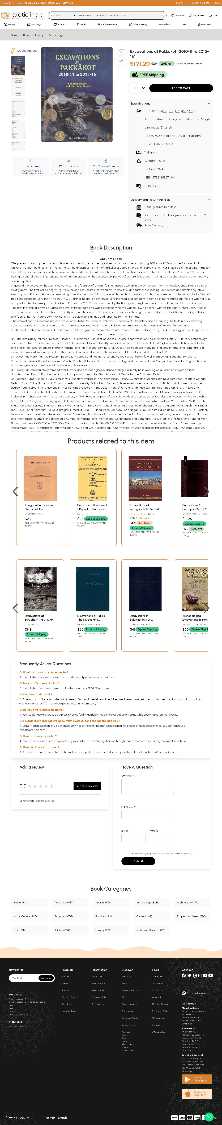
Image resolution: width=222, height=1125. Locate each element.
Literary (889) (103, 930)
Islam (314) (20, 930)
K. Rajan (201, 624)
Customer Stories (130, 1018)
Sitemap (156, 1025)
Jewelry (65, 990)
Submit (138, 861)
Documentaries (129, 1004)
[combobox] (118, 15)
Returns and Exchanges (161, 215)
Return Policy (98, 983)
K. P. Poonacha (141, 518)
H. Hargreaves (141, 624)
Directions (187, 1023)
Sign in (181, 3)
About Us (126, 976)
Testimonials (128, 1011)
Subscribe (46, 978)
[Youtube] (210, 976)
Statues (65, 976)
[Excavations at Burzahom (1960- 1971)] (40, 610)
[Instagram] (200, 976)
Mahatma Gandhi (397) (150, 930)
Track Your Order (160, 1011)
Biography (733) (64, 916)
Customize (157, 983)
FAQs (124, 983)
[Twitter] (189, 976)
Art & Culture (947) (25, 916)
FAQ (218, 3)
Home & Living (69, 1011)
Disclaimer (97, 976)
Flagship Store (190, 1008)
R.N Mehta (86, 513)
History (39, 35)
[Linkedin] (205, 976)
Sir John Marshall (91, 624)
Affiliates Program (161, 1004)
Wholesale (157, 997)
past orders (138, 741)
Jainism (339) (62, 930)
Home (14, 35)
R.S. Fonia (33, 624)
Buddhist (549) (104, 916)
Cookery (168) (144, 916)
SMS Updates (158, 1032)
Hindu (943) (20, 902)
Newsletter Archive (131, 990)
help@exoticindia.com (32, 730)
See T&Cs (38, 173)
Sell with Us (157, 990)
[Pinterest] (195, 976)
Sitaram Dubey (166, 119)
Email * (125, 830)
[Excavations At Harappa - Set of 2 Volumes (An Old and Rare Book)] (198, 499)
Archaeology (55, 35)
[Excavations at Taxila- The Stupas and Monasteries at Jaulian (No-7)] (92, 610)
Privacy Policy (185, 853)
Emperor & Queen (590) (191, 916)
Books (26, 35)
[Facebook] (184, 976)
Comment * (128, 775)
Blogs (124, 997)
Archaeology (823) (147, 902)
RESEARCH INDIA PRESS (177, 111)
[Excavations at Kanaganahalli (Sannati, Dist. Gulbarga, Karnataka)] (145, 499)
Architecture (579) (187, 902)
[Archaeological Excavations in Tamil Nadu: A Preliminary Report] (198, 610)
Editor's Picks (128, 1025)
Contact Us (157, 976)
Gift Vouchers (158, 1018)
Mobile (154, 830)
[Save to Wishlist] (121, 52)
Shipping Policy (99, 997)
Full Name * (128, 807)
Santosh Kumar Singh (194, 119)
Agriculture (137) (64, 902)
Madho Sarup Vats (196, 513)
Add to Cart (181, 88)
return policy (89, 703)
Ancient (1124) (103, 902)
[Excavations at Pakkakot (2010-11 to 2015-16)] (18, 66)
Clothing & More (70, 997)
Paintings (66, 1004)
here (109, 741)
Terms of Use (167, 853)
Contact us (201, 3)
